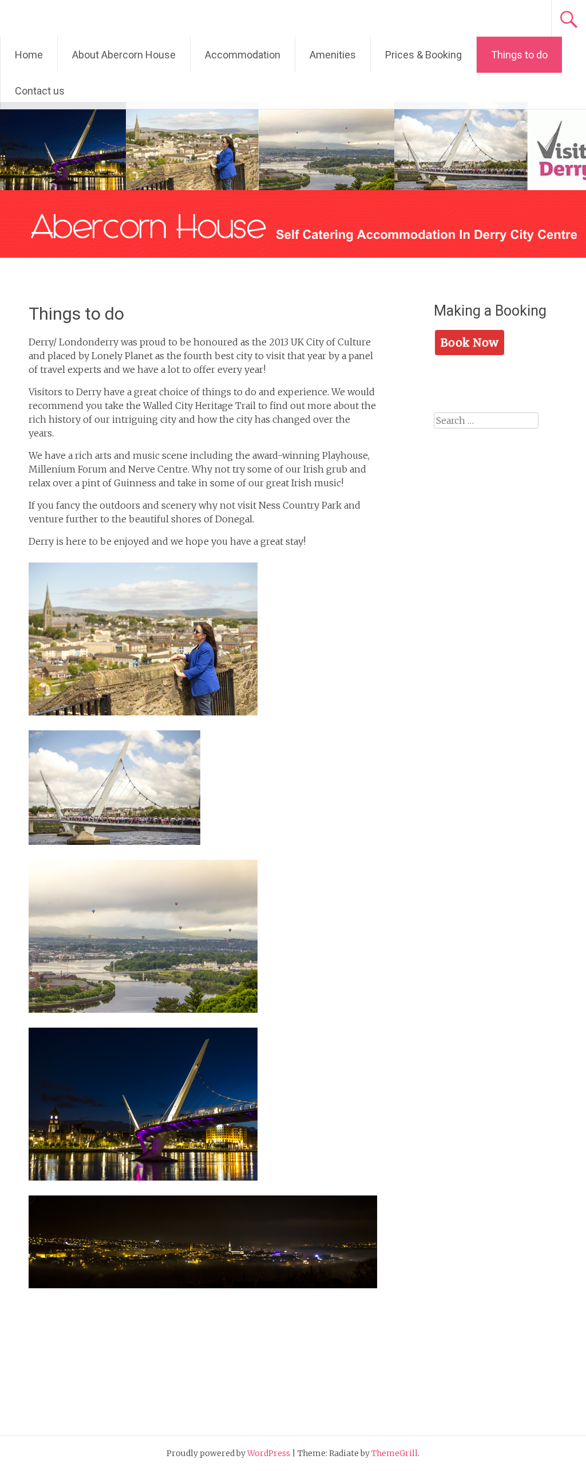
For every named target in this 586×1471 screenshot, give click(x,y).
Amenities (333, 55)
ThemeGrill (394, 1453)
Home (29, 55)
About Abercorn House (124, 55)
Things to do (519, 55)
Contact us (40, 91)
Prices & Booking (423, 55)
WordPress (268, 1453)
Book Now (469, 342)
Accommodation (242, 55)
